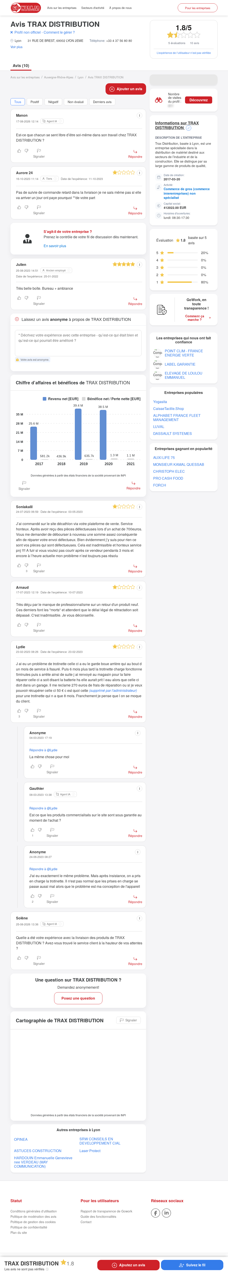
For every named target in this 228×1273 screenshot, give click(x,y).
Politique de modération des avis (33, 1216)
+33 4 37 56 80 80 (119, 41)
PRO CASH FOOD (168, 478)
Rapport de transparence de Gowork (106, 1211)
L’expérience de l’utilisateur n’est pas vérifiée (184, 53)
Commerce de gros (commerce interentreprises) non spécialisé (187, 193)
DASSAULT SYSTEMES (172, 433)
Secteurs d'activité (92, 8)
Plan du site (18, 1232)
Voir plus (16, 47)
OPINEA (21, 1139)
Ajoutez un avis (132, 1264)
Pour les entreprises (197, 8)
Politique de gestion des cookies (33, 1222)
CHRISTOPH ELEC (169, 471)
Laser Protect (89, 1151)
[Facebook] (155, 1212)
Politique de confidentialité (28, 1227)
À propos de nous (120, 8)
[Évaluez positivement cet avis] (19, 154)
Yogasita (160, 401)
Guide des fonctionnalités (98, 1216)
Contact (86, 1222)
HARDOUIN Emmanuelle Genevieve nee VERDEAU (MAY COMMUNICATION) (43, 1162)
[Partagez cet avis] (139, 115)
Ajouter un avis (129, 88)
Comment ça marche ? (194, 318)
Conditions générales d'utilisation (33, 1211)
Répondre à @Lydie (43, 750)
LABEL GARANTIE (180, 364)
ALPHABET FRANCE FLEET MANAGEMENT (177, 417)
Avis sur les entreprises (61, 8)
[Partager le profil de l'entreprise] (211, 79)
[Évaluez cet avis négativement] (26, 154)
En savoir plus (55, 245)
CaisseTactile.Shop (168, 408)
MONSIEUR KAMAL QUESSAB (178, 464)
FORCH (159, 485)
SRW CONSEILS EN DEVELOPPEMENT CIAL (99, 1141)
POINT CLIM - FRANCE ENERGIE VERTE (184, 353)
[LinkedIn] (166, 1212)
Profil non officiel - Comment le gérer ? (44, 32)
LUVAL (158, 426)
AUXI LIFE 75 (164, 457)
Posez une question (78, 998)
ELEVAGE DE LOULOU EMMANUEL (183, 375)
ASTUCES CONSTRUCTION (37, 1151)
